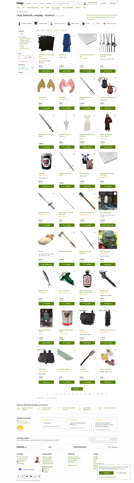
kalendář (48, 3)
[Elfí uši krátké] (46, 94)
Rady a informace (72, 460)
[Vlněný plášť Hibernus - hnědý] (46, 327)
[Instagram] (22, 476)
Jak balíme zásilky (47, 460)
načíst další (76, 389)
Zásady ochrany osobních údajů (107, 477)
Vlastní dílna (86, 407)
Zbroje (87, 23)
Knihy (47, 7)
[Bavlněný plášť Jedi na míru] (107, 327)
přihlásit (104, 3)
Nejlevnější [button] (49, 30)
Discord (20, 461)
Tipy (84, 7)
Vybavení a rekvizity (59, 23)
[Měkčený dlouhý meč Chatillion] (87, 94)
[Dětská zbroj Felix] (87, 171)
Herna (95, 460)
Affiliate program (72, 465)
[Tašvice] (87, 327)
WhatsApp (21, 463)
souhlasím (106, 473)
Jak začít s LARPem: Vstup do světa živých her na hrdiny (102, 15)
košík (115, 3)
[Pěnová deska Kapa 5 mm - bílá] (87, 54)
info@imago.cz (22, 460)
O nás (94, 461)
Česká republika (48, 466)
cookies (112, 467)
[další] (106, 394)
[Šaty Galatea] (66, 54)
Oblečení (78, 7)
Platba (49, 458)
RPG (42, 7)
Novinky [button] (43, 30)
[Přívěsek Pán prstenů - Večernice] (66, 131)
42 (98, 394)
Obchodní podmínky (73, 456)
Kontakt (95, 456)
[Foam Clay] (46, 171)
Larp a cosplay (56, 7)
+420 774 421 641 (92, 2)
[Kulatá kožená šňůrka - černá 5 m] (107, 54)
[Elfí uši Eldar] (66, 94)
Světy (18, 7)
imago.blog (96, 468)
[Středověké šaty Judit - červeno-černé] (107, 131)
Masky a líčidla (75, 23)
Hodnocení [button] (63, 30)
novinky (29, 3)
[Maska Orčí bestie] (107, 249)
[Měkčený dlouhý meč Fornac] (66, 171)
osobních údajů (113, 442)
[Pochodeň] (87, 366)
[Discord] (26, 476)
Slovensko (46, 468)
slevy (35, 3)
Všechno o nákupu (47, 456)
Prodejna (95, 458)
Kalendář (95, 466)
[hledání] (79, 3)
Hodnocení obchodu (98, 463)
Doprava (44, 458)
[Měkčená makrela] (46, 288)
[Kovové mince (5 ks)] (107, 366)
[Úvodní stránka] (17, 12)
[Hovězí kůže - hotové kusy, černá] (46, 54)
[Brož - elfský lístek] (66, 288)
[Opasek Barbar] (107, 288)
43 (102, 394)
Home (21, 33)
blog (42, 3)
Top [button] (38, 30)
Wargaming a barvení (33, 7)
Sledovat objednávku (47, 463)
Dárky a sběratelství (67, 7)
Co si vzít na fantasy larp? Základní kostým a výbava (101, 17)
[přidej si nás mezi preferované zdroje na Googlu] (39, 476)
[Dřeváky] (46, 249)
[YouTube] (31, 476)
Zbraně (98, 23)
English (46, 470)
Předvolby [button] (122, 468)
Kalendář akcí (91, 19)
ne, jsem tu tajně (121, 473)
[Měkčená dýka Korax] (46, 209)
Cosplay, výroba (43, 23)
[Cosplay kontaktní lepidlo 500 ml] (66, 327)
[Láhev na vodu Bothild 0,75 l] (107, 94)
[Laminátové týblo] (66, 366)
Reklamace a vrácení (47, 461)
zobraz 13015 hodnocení (23, 422)
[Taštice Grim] (46, 366)
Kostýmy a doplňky (27, 23)
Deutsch (46, 471)
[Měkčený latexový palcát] (87, 209)
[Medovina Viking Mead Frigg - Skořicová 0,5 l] (87, 288)
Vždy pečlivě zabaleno (109, 407)
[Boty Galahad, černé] (107, 209)
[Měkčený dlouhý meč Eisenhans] (87, 249)
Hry (23, 7)
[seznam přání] (53, 35)
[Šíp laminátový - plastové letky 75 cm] (66, 209)
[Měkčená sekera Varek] (66, 249)
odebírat (112, 439)
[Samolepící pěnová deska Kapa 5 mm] (107, 171)
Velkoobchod (71, 461)
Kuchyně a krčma (111, 23)
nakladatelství (86, 409)
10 (89, 394)
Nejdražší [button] (56, 30)
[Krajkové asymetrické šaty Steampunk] (87, 131)
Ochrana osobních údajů (74, 458)
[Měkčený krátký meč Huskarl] (46, 131)
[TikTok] (35, 476)
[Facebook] (18, 476)
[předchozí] (47, 394)
